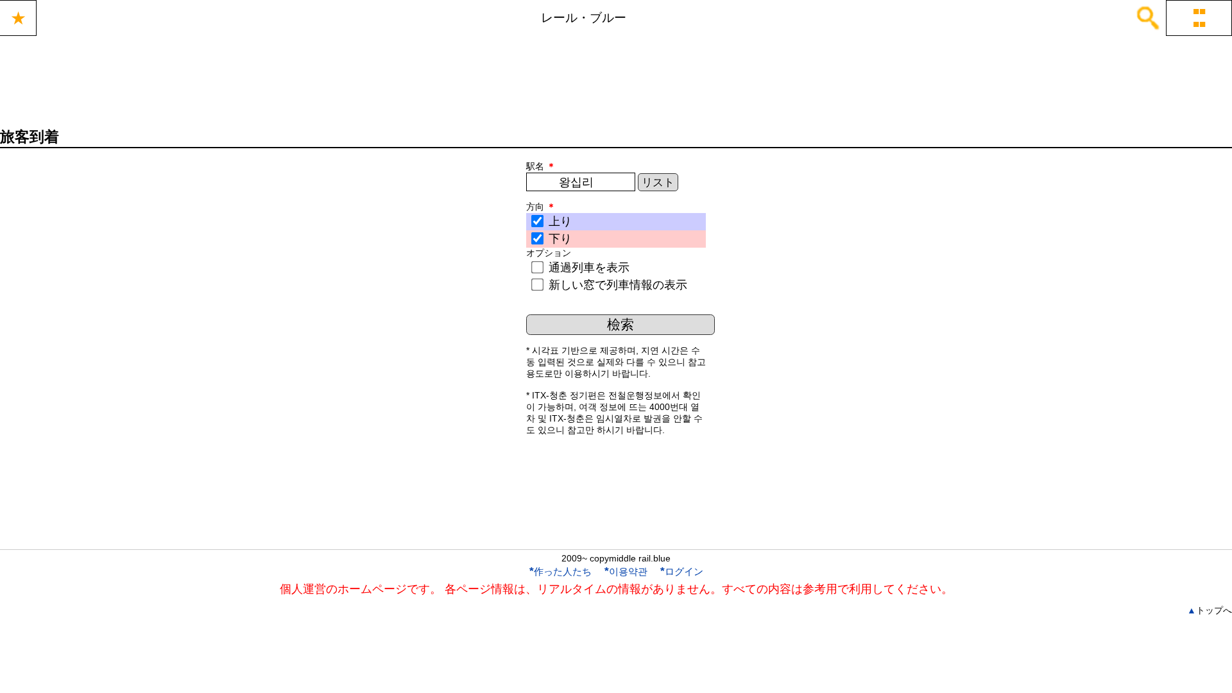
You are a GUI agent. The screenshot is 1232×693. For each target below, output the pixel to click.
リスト (658, 182)
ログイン (681, 571)
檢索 (620, 324)
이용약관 (625, 571)
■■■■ (1199, 17)
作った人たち (560, 571)
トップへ (1209, 610)
